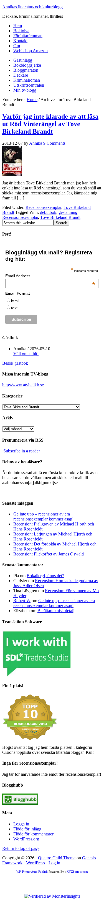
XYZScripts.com (77, 871)
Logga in (21, 824)
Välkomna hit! (26, 353)
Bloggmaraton (25, 70)
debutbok (48, 212)
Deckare (20, 75)
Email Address (50, 276)
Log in (54, 862)
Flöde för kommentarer (33, 834)
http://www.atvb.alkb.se (23, 384)
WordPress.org (26, 839)
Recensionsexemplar (43, 207)
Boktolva (21, 30)
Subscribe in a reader (21, 451)
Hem (17, 25)
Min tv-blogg (24, 90)
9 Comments (54, 143)
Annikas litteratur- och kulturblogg (32, 6)
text (14, 308)
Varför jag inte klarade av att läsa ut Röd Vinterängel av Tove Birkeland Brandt (50, 124)
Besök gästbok (15, 363)
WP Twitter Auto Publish (32, 871)
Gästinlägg (22, 60)
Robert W (22, 600)
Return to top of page (20, 848)
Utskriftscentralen (28, 85)
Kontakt (20, 40)
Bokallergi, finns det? (45, 575)
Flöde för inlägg (27, 829)
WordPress (35, 862)
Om (16, 45)
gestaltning (68, 212)
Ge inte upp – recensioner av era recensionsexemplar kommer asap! (43, 516)
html (15, 301)
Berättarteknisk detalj (55, 610)
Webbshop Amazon (30, 50)
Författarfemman (27, 35)
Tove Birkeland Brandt (60, 217)
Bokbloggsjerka (27, 65)
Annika (35, 143)
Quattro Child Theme (56, 857)
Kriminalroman (26, 80)
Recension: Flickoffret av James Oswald (48, 554)
